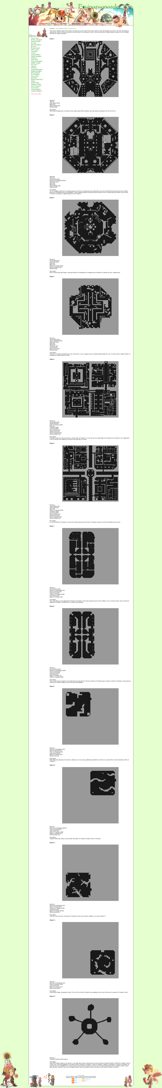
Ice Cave (34, 64)
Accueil (57, 28)
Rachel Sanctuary (36, 79)
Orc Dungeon (35, 74)
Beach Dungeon (36, 45)
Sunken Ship (35, 83)
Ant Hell (33, 43)
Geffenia (33, 58)
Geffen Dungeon (36, 56)
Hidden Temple (35, 63)
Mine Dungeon (35, 73)
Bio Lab (33, 46)
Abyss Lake (35, 38)
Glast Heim (34, 59)
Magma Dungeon (36, 71)
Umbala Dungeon (36, 91)
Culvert (33, 53)
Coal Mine (34, 51)
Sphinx (33, 81)
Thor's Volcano (35, 86)
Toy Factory (35, 87)
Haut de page (81, 1075)
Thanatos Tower (36, 84)
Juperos (33, 66)
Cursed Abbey (35, 54)
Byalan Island (35, 48)
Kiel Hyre (34, 68)
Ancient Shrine (35, 41)
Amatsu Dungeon (36, 40)
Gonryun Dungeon (36, 61)
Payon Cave (35, 76)
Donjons (65, 28)
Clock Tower (35, 50)
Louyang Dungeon (36, 69)
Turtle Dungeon (36, 89)
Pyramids (34, 78)
